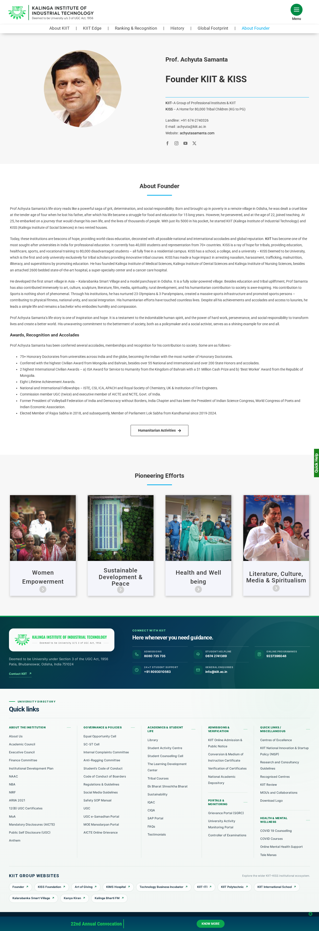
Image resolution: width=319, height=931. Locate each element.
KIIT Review (268, 784)
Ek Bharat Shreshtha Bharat (168, 786)
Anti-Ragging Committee (101, 760)
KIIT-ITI (202, 887)
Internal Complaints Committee (106, 752)
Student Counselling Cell (165, 756)
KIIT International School (274, 887)
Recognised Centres (275, 776)
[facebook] (167, 143)
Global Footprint (213, 28)
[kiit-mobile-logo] (52, 6)
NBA (12, 784)
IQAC (151, 802)
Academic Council (22, 744)
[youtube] (185, 143)
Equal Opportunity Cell (99, 736)
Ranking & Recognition (136, 28)
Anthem (14, 840)
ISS (170, 109)
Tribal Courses (158, 778)
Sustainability (157, 794)
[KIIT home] (61, 639)
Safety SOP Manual (97, 800)
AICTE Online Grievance (100, 832)
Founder (18, 887)
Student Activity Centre (165, 748)
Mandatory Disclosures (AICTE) (32, 824)
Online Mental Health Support (281, 847)
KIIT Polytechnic (232, 887)
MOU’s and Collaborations (279, 792)
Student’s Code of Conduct (103, 768)
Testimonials (157, 834)
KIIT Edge (92, 28)
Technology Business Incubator (161, 887)
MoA (12, 816)
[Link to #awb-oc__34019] (297, 10)
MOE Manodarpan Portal (101, 824)
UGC (86, 808)
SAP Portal (155, 818)
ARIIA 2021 (17, 800)
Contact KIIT (20, 674)
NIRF (12, 792)
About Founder (256, 28)
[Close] (310, 914)
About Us (16, 736)
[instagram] (176, 143)
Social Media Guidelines (100, 792)
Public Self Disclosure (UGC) (30, 832)
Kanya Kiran (72, 898)
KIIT (168, 103)
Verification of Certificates (227, 768)
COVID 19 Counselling (276, 831)
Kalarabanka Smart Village (31, 898)
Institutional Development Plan (31, 768)
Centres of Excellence (276, 740)
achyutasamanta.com (197, 133)
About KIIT (59, 28)
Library (153, 740)
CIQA (151, 810)
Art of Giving (83, 887)
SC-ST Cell (91, 744)
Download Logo (271, 800)
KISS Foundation (49, 887)
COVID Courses (271, 839)
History (177, 28)
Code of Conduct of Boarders (104, 776)
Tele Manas (268, 855)
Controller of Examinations (227, 835)
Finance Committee (23, 760)
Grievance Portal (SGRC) (226, 813)
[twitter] (194, 143)
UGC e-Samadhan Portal (101, 816)
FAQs (151, 826)
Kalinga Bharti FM (107, 898)
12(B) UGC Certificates (26, 808)
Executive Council (22, 752)
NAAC (13, 776)
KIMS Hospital (116, 887)
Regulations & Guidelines (101, 784)
